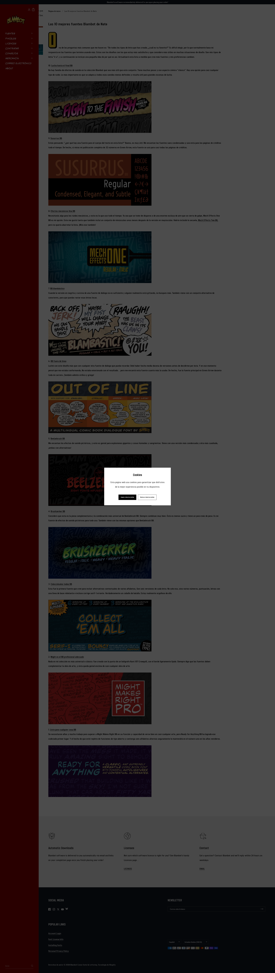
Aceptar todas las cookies (127, 497)
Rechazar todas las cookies (147, 497)
